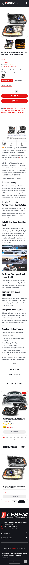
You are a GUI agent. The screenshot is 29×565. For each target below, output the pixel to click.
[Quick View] (3, 399)
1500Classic (10, 109)
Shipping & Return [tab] (14, 369)
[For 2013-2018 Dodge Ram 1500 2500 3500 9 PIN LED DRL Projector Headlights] (9, 44)
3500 (15, 110)
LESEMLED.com (14, 548)
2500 (12, 110)
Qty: (2, 91)
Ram (23, 110)
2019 (9, 110)
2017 (2, 110)
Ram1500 (3, 112)
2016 (25, 109)
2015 (21, 109)
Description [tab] (14, 122)
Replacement (21, 112)
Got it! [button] (14, 562)
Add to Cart (14, 96)
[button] (3, 403)
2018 (5, 110)
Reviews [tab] (14, 364)
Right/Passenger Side (6, 85)
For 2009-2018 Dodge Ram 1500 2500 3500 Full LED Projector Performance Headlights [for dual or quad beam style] (14, 420)
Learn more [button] (5, 557)
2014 (18, 109)
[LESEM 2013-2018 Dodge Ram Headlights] (14, 136)
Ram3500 (14, 112)
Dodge (19, 110)
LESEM (6, 63)
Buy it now (14, 101)
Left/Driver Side (18, 81)
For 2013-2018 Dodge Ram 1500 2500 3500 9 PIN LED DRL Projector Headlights (14, 487)
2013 (15, 109)
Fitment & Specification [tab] (14, 374)
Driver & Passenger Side (7, 81)
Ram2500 (9, 112)
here (20, 157)
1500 (5, 109)
